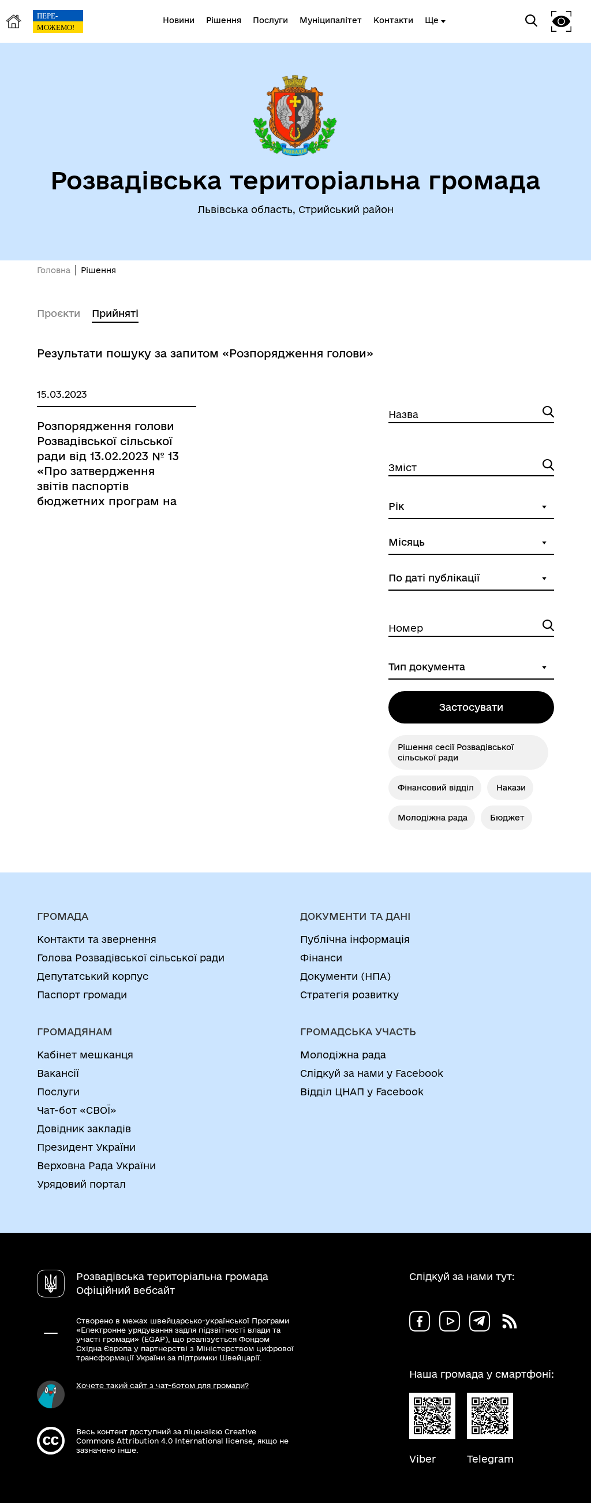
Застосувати (471, 707)
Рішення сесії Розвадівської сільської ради (456, 752)
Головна (53, 270)
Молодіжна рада (432, 817)
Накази (511, 787)
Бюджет (507, 817)
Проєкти (58, 313)
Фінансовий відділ (436, 787)
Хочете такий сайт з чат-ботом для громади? (162, 1385)
